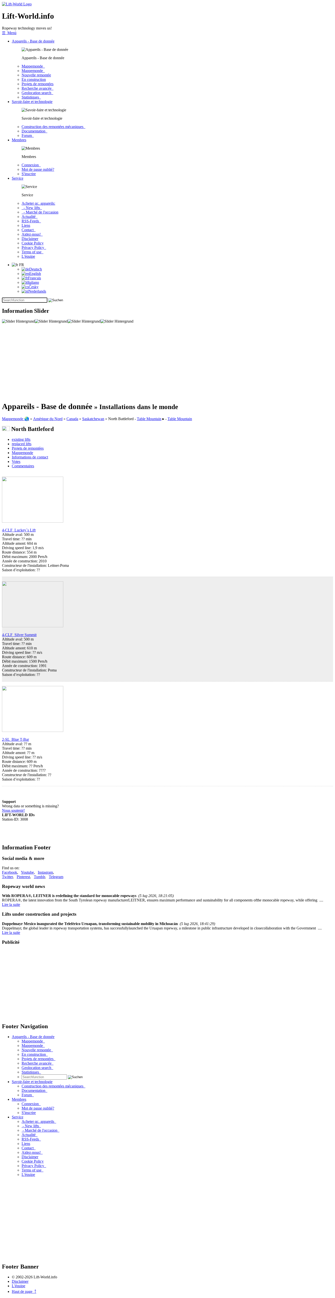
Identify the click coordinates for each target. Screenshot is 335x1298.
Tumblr (39, 877)
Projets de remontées (37, 84)
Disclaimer (30, 239)
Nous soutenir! (13, 810)
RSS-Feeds (31, 221)
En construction (34, 79)
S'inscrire (29, 174)
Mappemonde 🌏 (15, 419)
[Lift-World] (17, 4)
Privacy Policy (34, 247)
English (35, 273)
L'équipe (28, 256)
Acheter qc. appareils (39, 1121)
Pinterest (23, 877)
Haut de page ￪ (24, 1291)
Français (34, 278)
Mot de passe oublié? (38, 169)
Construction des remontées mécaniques (53, 127)
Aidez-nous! (32, 234)
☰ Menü (9, 33)
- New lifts (32, 208)
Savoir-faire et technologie (32, 102)
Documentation (34, 131)
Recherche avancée (37, 88)
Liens (26, 225)
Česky (34, 287)
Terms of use (32, 252)
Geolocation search (37, 93)
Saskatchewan (93, 419)
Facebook (9, 872)
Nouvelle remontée (36, 75)
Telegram (56, 877)
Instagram (45, 872)
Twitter (7, 877)
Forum (28, 135)
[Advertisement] (149, 362)
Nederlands (37, 291)
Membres (19, 140)
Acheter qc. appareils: (38, 203)
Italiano (33, 282)
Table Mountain (149, 419)
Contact (29, 230)
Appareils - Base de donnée (33, 41)
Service (17, 178)
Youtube (27, 872)
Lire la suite (11, 904)
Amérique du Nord (48, 419)
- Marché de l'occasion (40, 212)
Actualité (30, 216)
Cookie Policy (33, 243)
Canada (72, 419)
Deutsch (35, 269)
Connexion (31, 165)
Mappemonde (33, 66)
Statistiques (31, 97)
